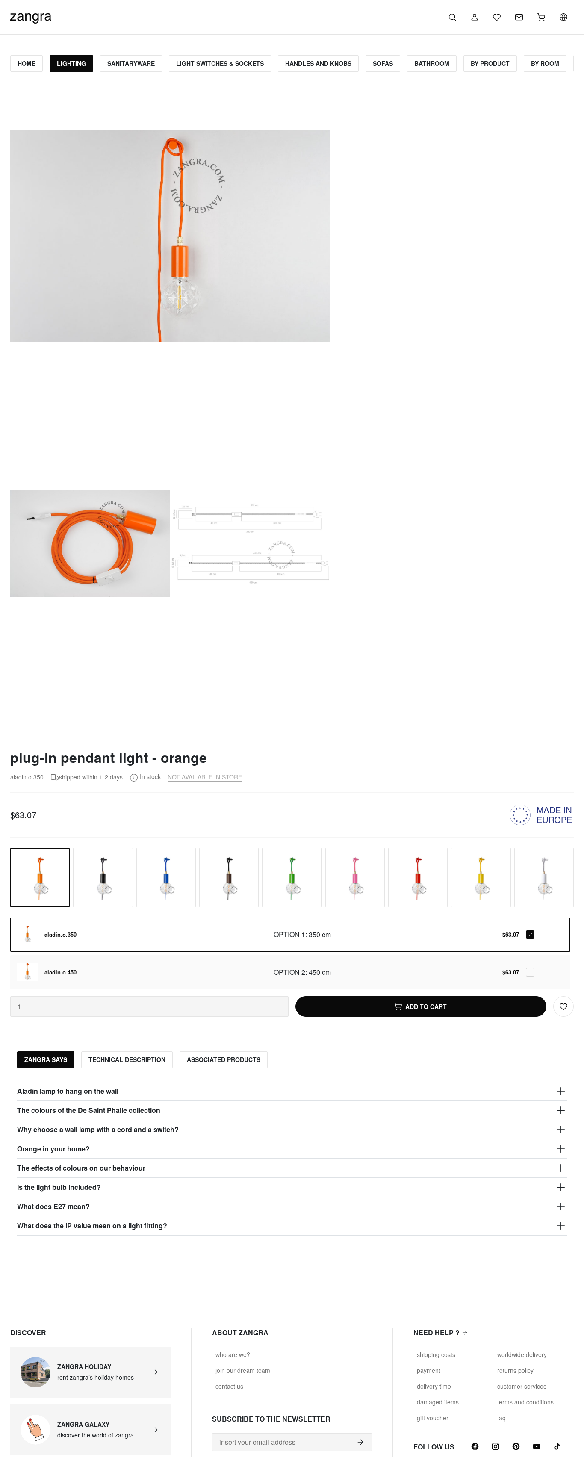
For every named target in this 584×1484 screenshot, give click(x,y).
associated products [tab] (223, 1059)
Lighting (71, 63)
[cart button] (541, 17)
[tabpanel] (292, 1159)
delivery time (434, 1386)
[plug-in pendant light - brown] (229, 877)
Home (26, 63)
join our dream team (242, 1370)
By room (545, 63)
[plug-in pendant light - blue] (166, 877)
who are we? (232, 1354)
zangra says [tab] (45, 1059)
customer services (521, 1386)
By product (490, 63)
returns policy (515, 1370)
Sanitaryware (131, 63)
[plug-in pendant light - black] (103, 877)
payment (428, 1370)
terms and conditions (525, 1402)
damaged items (438, 1402)
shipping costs (436, 1354)
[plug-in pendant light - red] (418, 877)
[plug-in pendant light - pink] (355, 877)
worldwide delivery (522, 1354)
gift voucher (432, 1417)
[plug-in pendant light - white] (544, 877)
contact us (229, 1386)
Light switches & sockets (220, 63)
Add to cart (426, 1006)
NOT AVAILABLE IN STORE (205, 777)
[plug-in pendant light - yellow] (480, 877)
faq (501, 1417)
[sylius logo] (30, 16)
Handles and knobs (318, 63)
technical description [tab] (126, 1059)
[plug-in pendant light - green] (291, 877)
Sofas (383, 63)
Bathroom (431, 63)
